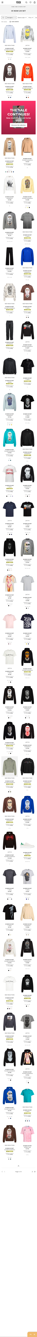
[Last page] (34, 1171)
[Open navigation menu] (2, 2)
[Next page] (32, 1171)
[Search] (26, 2)
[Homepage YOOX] (18, 2)
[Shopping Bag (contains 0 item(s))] (34, 2)
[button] (18, 1166)
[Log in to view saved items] (30, 2)
